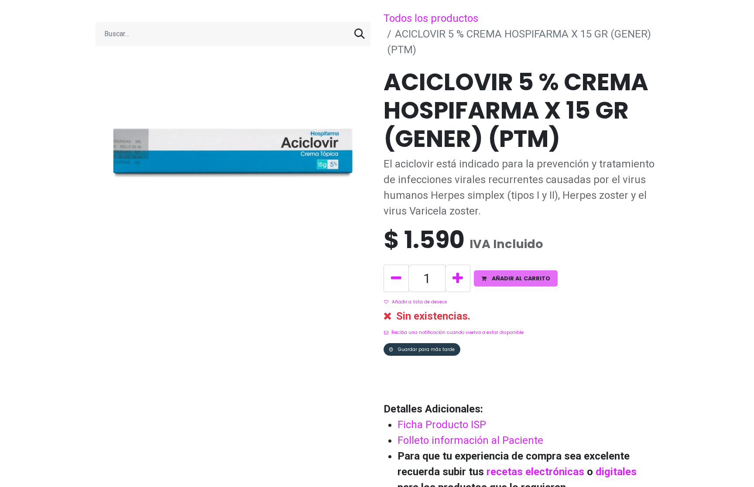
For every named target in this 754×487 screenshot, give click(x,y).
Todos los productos (431, 18)
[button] (516, 278)
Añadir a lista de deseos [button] (419, 302)
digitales (616, 472)
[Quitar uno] (396, 278)
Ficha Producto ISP (442, 425)
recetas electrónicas (535, 472)
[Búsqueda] (359, 34)
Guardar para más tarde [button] (426, 349)
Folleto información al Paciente (470, 440)
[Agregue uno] (457, 278)
